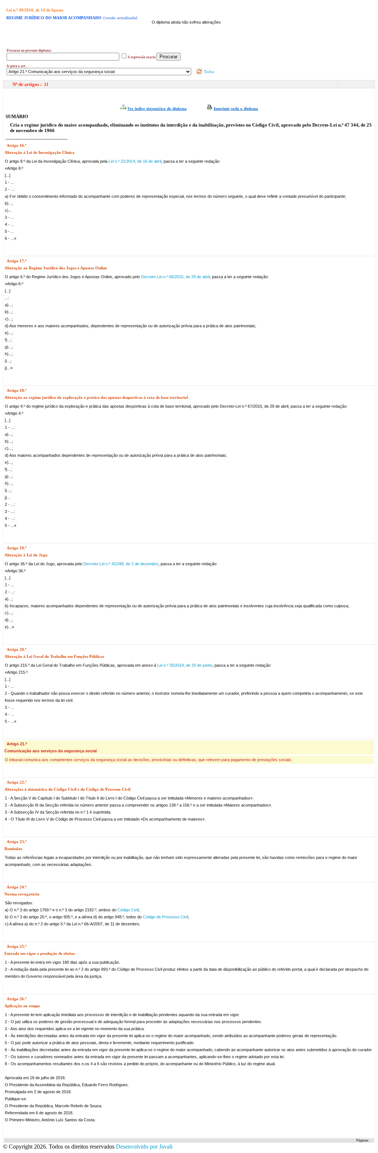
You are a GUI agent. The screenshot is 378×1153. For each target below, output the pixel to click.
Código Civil (127, 910)
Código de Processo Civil (165, 917)
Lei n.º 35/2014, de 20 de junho (184, 665)
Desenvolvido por (144, 1146)
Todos (208, 71)
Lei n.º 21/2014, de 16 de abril (135, 161)
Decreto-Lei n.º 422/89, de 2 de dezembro (120, 564)
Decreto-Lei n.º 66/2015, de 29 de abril (175, 277)
